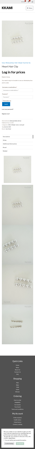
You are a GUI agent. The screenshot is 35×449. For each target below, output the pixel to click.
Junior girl (21, 124)
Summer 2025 (7, 127)
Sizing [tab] (4, 140)
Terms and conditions (17, 409)
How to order (17, 400)
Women (17, 391)
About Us (17, 369)
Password (5, 94)
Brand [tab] (4, 147)
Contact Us (17, 372)
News (17, 367)
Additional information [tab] (10, 144)
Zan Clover (8, 129)
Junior (17, 124)
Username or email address (9, 87)
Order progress (17, 417)
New (17, 382)
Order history (17, 422)
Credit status (17, 420)
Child (15, 63)
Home (3, 63)
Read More (12, 438)
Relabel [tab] (5, 151)
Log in (6, 104)
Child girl (20, 63)
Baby (17, 385)
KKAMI (7, 8)
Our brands (17, 404)
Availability (17, 402)
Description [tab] (6, 136)
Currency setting (17, 424)
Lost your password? (7, 109)
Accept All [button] (20, 443)
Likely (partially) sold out (15, 120)
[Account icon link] (32, 2)
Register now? (6, 114)
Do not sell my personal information (15, 440)
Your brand (17, 407)
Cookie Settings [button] (9, 443)
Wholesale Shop (10, 63)
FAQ (17, 374)
